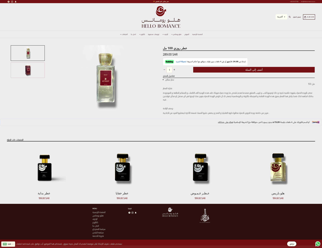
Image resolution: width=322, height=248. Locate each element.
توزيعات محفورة (153, 34)
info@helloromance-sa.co (308, 1)
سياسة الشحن (98, 232)
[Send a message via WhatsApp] (318, 244)
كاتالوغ (95, 222)
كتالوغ (142, 34)
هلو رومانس (176, 34)
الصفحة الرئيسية (197, 34)
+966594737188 (294, 1)
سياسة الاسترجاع (98, 229)
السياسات (124, 34)
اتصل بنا (133, 34)
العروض (186, 34)
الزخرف (166, 34)
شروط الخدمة (98, 235)
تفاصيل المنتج (169, 75)
